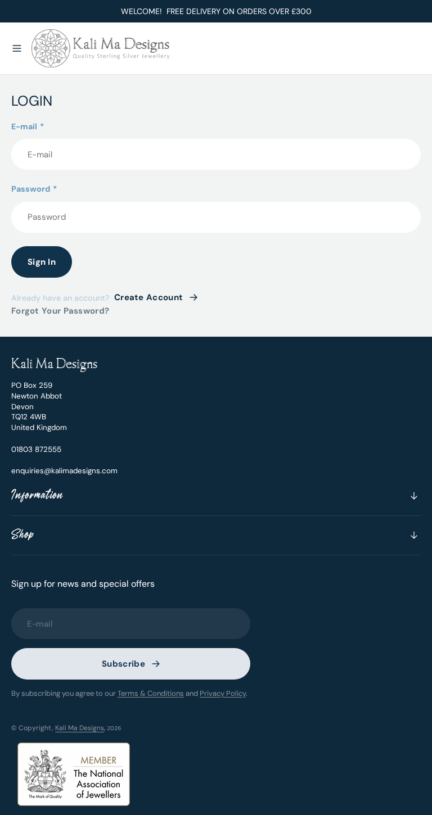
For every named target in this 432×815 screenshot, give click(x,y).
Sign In (42, 262)
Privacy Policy (223, 693)
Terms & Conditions (151, 693)
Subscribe (123, 663)
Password (34, 189)
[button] (16, 48)
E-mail (27, 126)
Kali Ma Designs (79, 727)
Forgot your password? (60, 310)
